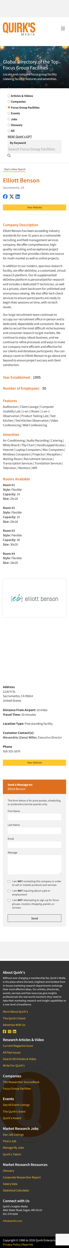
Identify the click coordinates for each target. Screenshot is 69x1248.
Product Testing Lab (34, 416)
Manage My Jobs (13, 1147)
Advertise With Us (14, 1025)
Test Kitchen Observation (32, 420)
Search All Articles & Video (19, 1059)
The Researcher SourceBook (21, 1082)
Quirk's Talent (12, 1154)
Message (12, 852)
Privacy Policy (11, 1244)
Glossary (8, 1170)
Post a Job (9, 1141)
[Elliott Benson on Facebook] (5, 196)
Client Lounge (29, 407)
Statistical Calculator (16, 1190)
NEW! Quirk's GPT (20, 136)
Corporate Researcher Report (22, 1177)
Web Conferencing (35, 425)
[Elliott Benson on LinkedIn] (18, 196)
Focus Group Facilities (17, 1088)
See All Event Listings (16, 1105)
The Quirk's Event (14, 1018)
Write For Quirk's (14, 1065)
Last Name (14, 825)
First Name (14, 811)
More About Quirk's (15, 1011)
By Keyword (18, 143)
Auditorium (10, 407)
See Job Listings (13, 1134)
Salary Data (10, 1184)
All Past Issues (12, 1052)
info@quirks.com (12, 1220)
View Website (34, 207)
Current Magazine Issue (18, 1046)
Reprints (27, 1244)
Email (11, 838)
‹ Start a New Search (14, 169)
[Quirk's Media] (19, 28)
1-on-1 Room (30, 411)
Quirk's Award (12, 1118)
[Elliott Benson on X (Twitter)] (11, 196)
